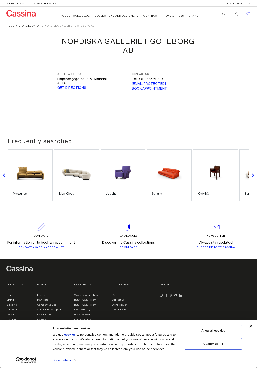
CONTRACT (151, 15)
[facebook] (166, 297)
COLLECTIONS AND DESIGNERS (116, 15)
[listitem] (30, 175)
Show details (62, 360)
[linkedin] (180, 297)
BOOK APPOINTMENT (149, 88)
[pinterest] (171, 297)
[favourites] (248, 13)
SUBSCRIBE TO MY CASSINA (216, 247)
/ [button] (239, 3)
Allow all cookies (213, 330)
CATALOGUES (128, 236)
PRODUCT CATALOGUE (74, 15)
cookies (70, 334)
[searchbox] (224, 14)
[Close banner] (250, 326)
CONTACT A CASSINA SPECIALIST (41, 247)
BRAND (194, 15)
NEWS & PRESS (173, 15)
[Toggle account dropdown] (236, 13)
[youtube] (175, 297)
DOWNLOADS (128, 247)
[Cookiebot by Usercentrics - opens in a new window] (26, 360)
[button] (4, 175)
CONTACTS (41, 236)
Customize (210, 343)
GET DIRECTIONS (71, 87)
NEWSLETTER (216, 236)
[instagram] (161, 297)
